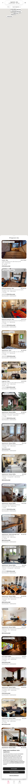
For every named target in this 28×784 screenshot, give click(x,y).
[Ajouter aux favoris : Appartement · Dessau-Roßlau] (25, 394)
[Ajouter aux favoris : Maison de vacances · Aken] (25, 270)
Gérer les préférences (14, 775)
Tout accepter (14, 768)
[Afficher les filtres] (25, 2)
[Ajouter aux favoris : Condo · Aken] (25, 242)
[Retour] (3, 2)
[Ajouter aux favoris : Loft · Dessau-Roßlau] (25, 638)
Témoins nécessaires (14, 772)
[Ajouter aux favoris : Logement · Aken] (25, 363)
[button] (6, 266)
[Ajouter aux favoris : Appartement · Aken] (25, 332)
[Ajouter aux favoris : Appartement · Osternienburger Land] (25, 516)
